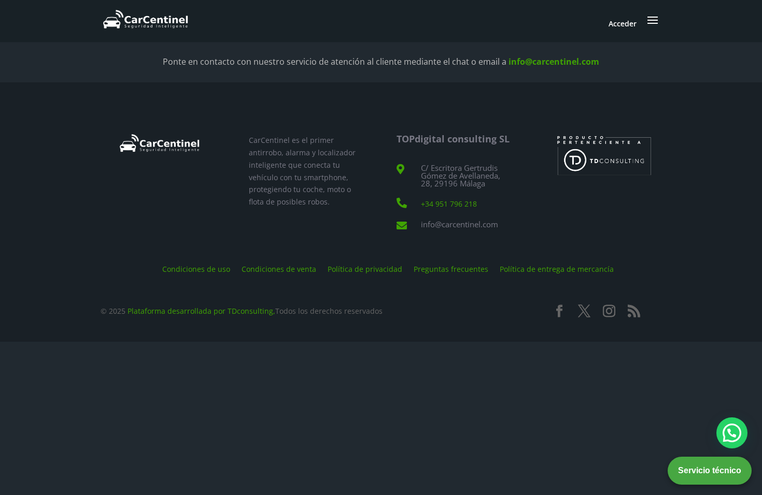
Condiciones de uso (196, 268)
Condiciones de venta (279, 268)
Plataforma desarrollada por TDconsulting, (201, 311)
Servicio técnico (709, 470)
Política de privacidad (365, 268)
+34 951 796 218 (449, 204)
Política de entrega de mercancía (557, 268)
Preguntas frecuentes (451, 268)
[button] (731, 432)
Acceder (623, 23)
